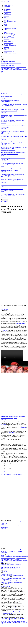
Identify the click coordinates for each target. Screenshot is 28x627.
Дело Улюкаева (4, 201)
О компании (4, 574)
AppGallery (9, 586)
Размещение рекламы (17, 575)
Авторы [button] (3, 465)
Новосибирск (15, 63)
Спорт (2, 117)
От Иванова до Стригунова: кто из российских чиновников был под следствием (13, 417)
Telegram (16, 564)
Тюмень (10, 69)
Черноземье (15, 69)
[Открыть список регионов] (2, 59)
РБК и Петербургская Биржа (8, 150)
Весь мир (3, 61)
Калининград (7, 67)
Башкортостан (4, 65)
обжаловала (4, 330)
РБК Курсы (16, 582)
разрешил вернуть (20, 323)
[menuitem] (15, 5)
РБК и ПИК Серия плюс (7, 96)
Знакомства (13, 580)
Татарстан (5, 69)
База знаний (17, 551)
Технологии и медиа (6, 101)
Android (4, 586)
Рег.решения (7, 580)
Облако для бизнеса (6, 578)
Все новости (4, 93)
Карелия (24, 69)
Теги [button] (2, 467)
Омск (19, 63)
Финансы (6, 551)
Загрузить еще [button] (4, 199)
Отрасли (3, 107)
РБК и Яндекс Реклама (6, 133)
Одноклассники (10, 564)
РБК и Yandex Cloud (6, 176)
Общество (3, 160)
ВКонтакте (3, 564)
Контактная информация (7, 574)
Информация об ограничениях (8, 618)
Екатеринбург (8, 63)
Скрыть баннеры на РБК (7, 567)
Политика (3, 112)
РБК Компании (9, 582)
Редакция (9, 575)
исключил (3, 424)
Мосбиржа (16, 611)
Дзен (20, 564)
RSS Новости (4, 571)
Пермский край (10, 68)
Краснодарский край (16, 67)
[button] (14, 65)
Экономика (3, 123)
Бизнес (18, 550)
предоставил (12, 432)
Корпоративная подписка (9, 568)
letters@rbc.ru (15, 607)
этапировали (22, 427)
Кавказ (20, 69)
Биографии (11, 551)
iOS (1, 586)
